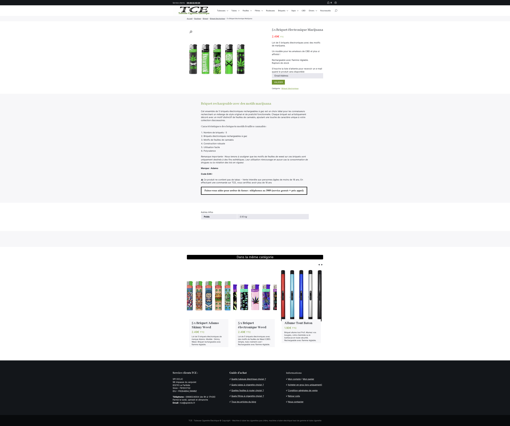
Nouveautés (325, 10)
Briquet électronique (290, 88)
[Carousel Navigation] (255, 265)
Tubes (234, 10)
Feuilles (246, 10)
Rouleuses (270, 10)
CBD (303, 10)
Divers (311, 10)
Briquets (281, 10)
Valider (278, 82)
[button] (191, 32)
